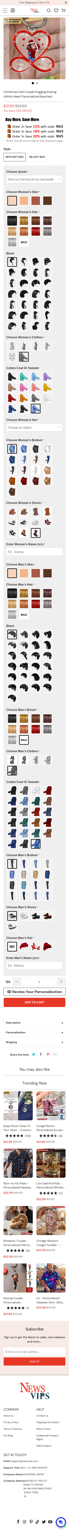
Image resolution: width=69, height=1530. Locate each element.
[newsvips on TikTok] (37, 1522)
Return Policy (43, 1428)
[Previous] (6, 48)
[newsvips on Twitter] (44, 1522)
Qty (8, 981)
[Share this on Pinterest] (48, 1054)
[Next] (63, 48)
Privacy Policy (11, 1422)
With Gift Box (15, 157)
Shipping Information (47, 1422)
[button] (34, 172)
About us (8, 1415)
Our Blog (8, 1435)
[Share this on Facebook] (41, 1054)
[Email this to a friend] (55, 1054)
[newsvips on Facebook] (18, 1522)
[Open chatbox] (61, 1522)
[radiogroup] (34, 200)
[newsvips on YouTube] (50, 1522)
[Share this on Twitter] (34, 1054)
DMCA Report (44, 1445)
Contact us (42, 1415)
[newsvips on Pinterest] (31, 1522)
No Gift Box (37, 157)
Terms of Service (12, 1428)
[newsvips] (34, 10)
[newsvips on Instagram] (25, 1522)
